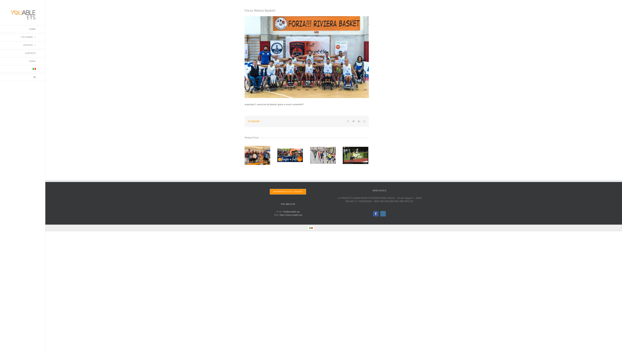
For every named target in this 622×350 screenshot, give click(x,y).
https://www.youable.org (291, 215)
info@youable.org (291, 211)
